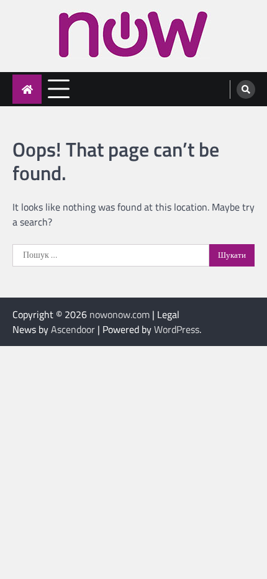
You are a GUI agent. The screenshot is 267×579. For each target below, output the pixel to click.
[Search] (246, 89)
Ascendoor (73, 329)
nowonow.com (119, 314)
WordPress (176, 329)
